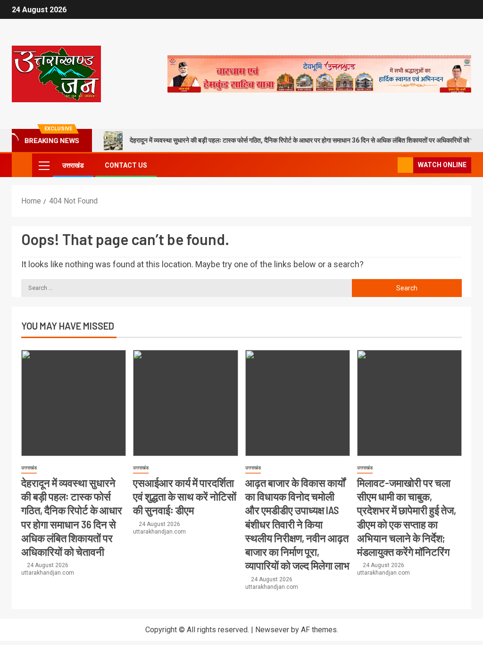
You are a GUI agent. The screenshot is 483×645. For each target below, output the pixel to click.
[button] (43, 165)
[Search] (389, 165)
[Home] (21, 164)
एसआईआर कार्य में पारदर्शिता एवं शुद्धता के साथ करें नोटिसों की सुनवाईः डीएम (184, 496)
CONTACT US (126, 165)
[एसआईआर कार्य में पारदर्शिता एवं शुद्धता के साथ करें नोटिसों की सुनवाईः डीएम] (185, 403)
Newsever (272, 629)
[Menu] (43, 165)
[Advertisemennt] (319, 73)
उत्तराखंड (73, 165)
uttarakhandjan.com (47, 572)
